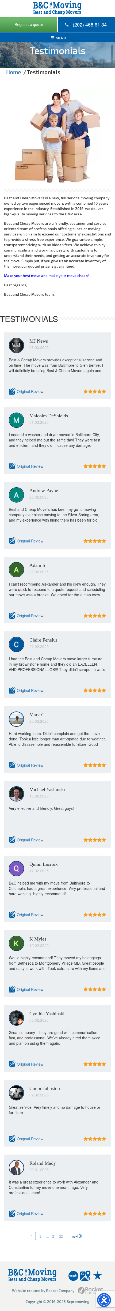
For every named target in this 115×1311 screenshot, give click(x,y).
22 (61, 1236)
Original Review (30, 391)
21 (54, 1236)
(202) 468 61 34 (90, 24)
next (75, 1236)
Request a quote (28, 24)
